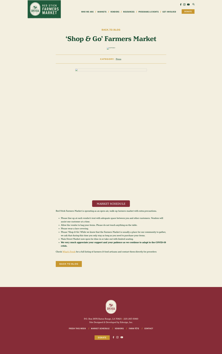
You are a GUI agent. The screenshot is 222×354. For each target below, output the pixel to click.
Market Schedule (100, 328)
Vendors (119, 328)
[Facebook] (181, 4)
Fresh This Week (77, 328)
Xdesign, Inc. (126, 322)
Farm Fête (134, 328)
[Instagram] (184, 4)
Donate (188, 11)
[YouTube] (188, 4)
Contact (148, 328)
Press (118, 59)
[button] (193, 4)
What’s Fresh (68, 251)
